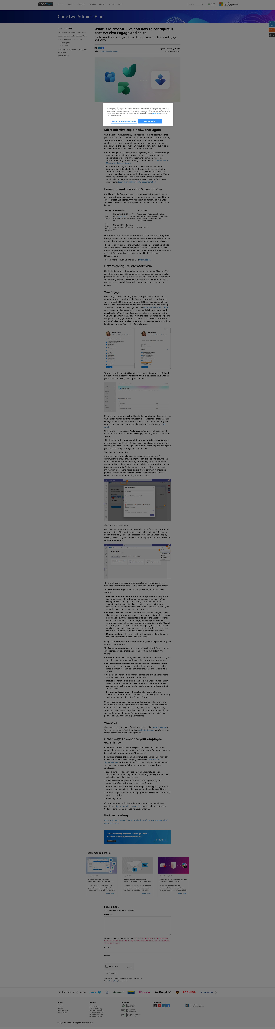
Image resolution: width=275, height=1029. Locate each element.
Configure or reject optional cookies (124, 121)
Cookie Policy (156, 113)
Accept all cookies (150, 121)
